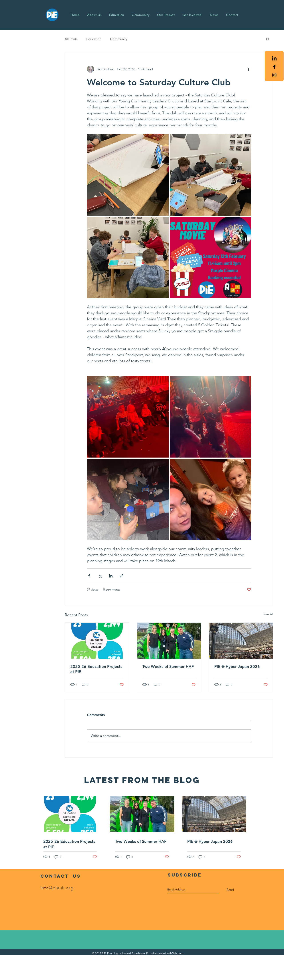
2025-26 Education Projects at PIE (96, 669)
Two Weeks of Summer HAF (168, 666)
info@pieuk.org (56, 887)
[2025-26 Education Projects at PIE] (97, 641)
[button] (268, 39)
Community (118, 39)
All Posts (71, 39)
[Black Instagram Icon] (274, 75)
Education (93, 39)
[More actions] (248, 69)
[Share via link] (122, 576)
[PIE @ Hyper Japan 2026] (241, 641)
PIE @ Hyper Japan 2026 (237, 666)
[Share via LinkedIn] (111, 576)
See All (268, 614)
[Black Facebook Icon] (274, 67)
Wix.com (177, 953)
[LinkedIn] (274, 58)
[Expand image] (128, 175)
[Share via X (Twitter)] (100, 576)
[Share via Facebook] (89, 576)
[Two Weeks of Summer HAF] (169, 641)
